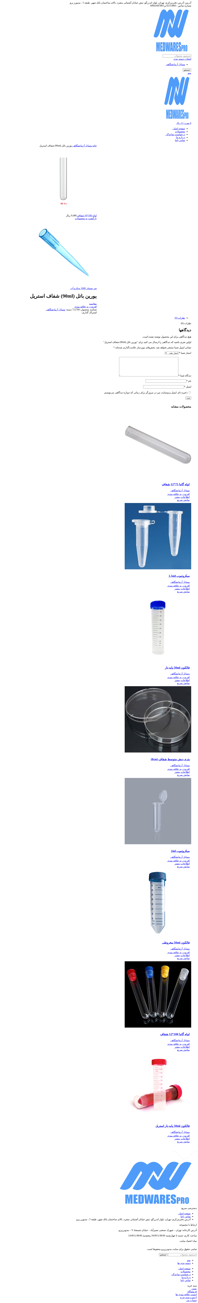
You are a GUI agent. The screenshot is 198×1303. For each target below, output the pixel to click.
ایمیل (187, 386)
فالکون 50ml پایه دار (177, 667)
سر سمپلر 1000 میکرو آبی (83, 288)
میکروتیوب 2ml (180, 851)
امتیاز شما (185, 353)
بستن (194, 1288)
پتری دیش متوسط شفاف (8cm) (170, 759)
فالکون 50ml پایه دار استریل (172, 1126)
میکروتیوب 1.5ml (179, 575)
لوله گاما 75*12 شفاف (176, 484)
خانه (94, 145)
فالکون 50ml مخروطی (176, 942)
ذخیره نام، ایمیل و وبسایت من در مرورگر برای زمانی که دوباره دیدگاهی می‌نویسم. (145, 392)
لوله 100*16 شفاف (87, 215)
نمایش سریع (183, 500)
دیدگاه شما (184, 375)
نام (188, 381)
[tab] (96, 317)
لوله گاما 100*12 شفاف (175, 1034)
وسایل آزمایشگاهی (175, 64)
